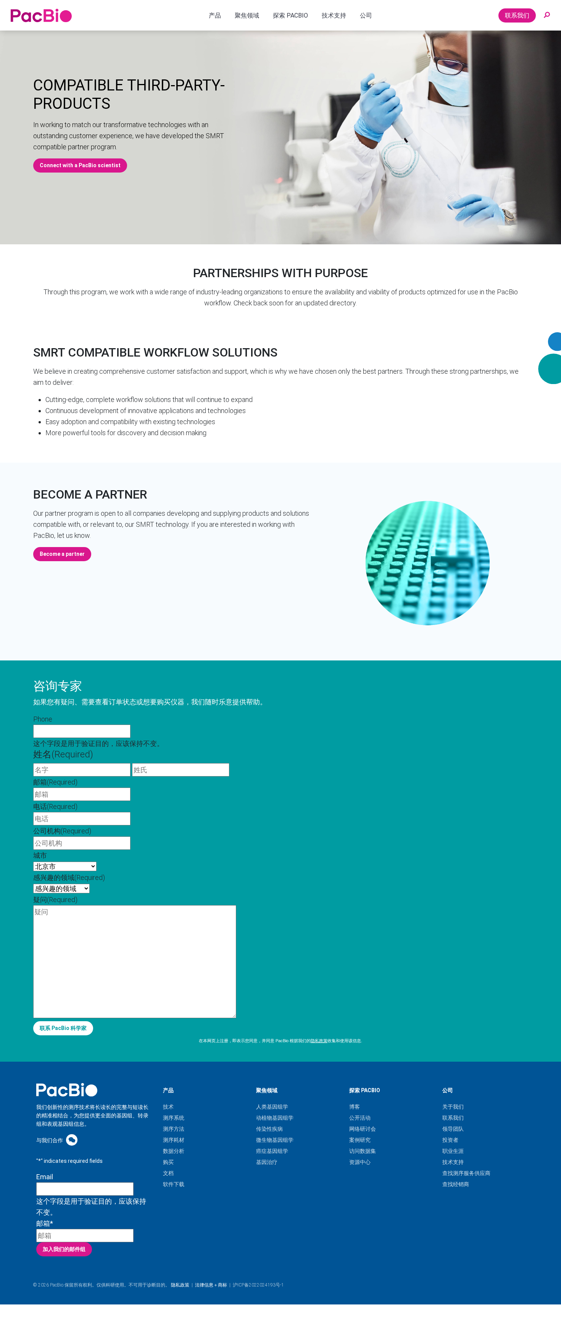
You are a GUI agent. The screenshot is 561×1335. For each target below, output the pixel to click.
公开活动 (360, 1118)
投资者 (450, 1140)
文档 (168, 1173)
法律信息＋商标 (211, 1285)
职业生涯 (453, 1151)
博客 (354, 1107)
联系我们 (517, 15)
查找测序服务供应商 (466, 1173)
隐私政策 (319, 1040)
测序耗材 (173, 1140)
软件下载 (173, 1184)
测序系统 (173, 1118)
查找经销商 (455, 1184)
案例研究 (360, 1140)
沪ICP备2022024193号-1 (258, 1285)
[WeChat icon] (71, 1140)
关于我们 (453, 1107)
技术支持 (453, 1162)
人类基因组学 (272, 1107)
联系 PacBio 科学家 (63, 1028)
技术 (168, 1107)
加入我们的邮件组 (64, 1249)
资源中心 (360, 1162)
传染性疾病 (269, 1129)
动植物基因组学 (274, 1118)
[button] (547, 15)
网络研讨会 (362, 1129)
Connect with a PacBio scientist (80, 165)
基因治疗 (266, 1162)
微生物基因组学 (274, 1140)
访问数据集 (362, 1151)
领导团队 (453, 1129)
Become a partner (90, 494)
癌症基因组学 (272, 1151)
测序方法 (173, 1129)
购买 (168, 1162)
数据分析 (173, 1151)
